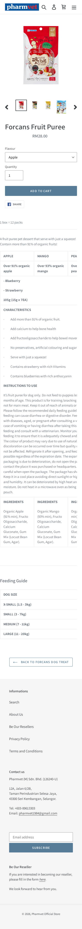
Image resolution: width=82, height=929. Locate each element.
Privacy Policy (19, 738)
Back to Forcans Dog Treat (44, 662)
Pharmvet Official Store (46, 914)
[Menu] (74, 7)
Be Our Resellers (21, 726)
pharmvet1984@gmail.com (38, 813)
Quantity (11, 167)
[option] (21, 105)
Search (14, 702)
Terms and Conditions (26, 751)
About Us (16, 714)
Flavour (10, 149)
